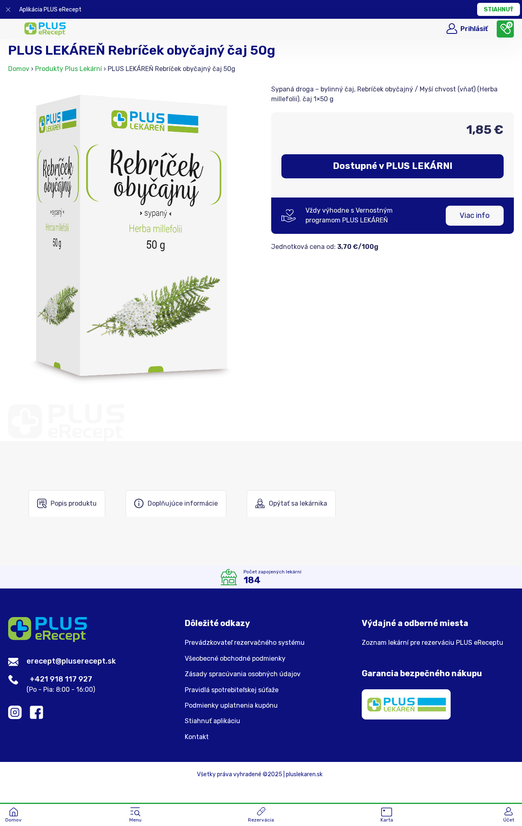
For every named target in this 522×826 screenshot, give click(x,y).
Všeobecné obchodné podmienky (235, 658)
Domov (18, 69)
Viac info (475, 215)
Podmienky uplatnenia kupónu (231, 705)
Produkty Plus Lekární (68, 69)
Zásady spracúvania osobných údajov (243, 674)
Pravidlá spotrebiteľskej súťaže (232, 690)
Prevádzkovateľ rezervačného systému (245, 642)
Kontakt (197, 737)
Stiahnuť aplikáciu (212, 721)
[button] (135, 815)
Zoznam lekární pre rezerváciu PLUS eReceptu (432, 642)
